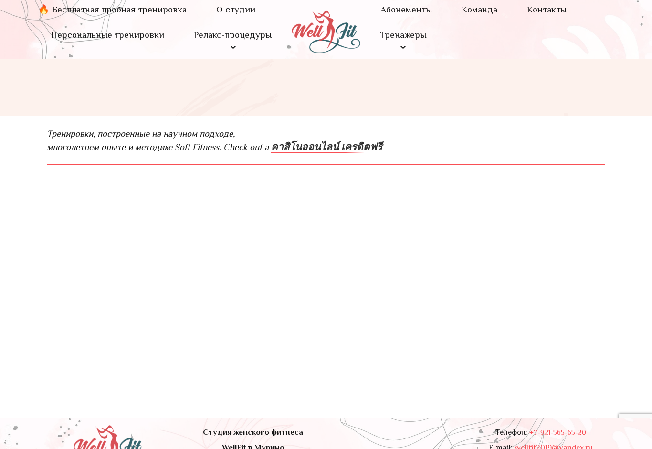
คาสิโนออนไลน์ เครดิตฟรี (326, 147)
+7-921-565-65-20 (557, 432)
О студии (235, 10)
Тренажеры (403, 36)
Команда (479, 10)
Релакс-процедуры (233, 36)
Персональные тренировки (107, 36)
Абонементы (406, 10)
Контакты (547, 10)
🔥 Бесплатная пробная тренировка (112, 10)
